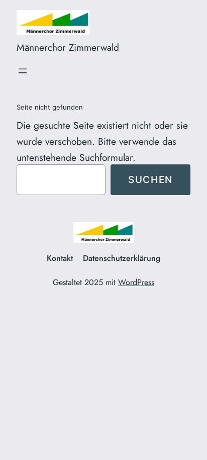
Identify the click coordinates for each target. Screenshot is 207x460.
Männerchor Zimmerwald (68, 47)
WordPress (136, 282)
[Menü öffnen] (23, 71)
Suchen (150, 179)
